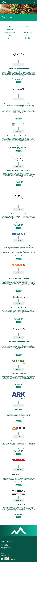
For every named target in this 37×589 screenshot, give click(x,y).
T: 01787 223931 (4, 544)
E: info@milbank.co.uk (4, 545)
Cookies (2, 553)
